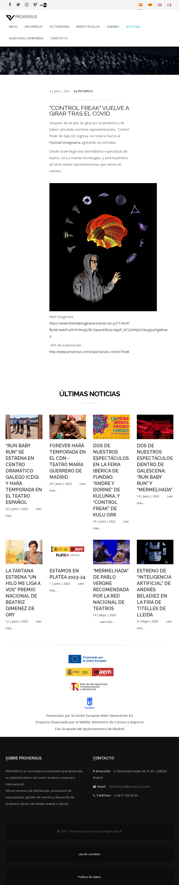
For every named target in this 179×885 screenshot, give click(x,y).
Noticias (133, 26)
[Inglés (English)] (160, 5)
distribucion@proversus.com (129, 787)
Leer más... (107, 622)
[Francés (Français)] (169, 5)
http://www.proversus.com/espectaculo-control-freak (89, 351)
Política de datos (89, 877)
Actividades (59, 26)
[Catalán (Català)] (150, 5)
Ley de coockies (89, 854)
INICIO (13, 26)
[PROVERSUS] (21, 17)
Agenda (113, 26)
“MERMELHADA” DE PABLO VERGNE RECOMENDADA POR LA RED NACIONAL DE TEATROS (111, 589)
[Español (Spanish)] (140, 5)
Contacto (59, 38)
